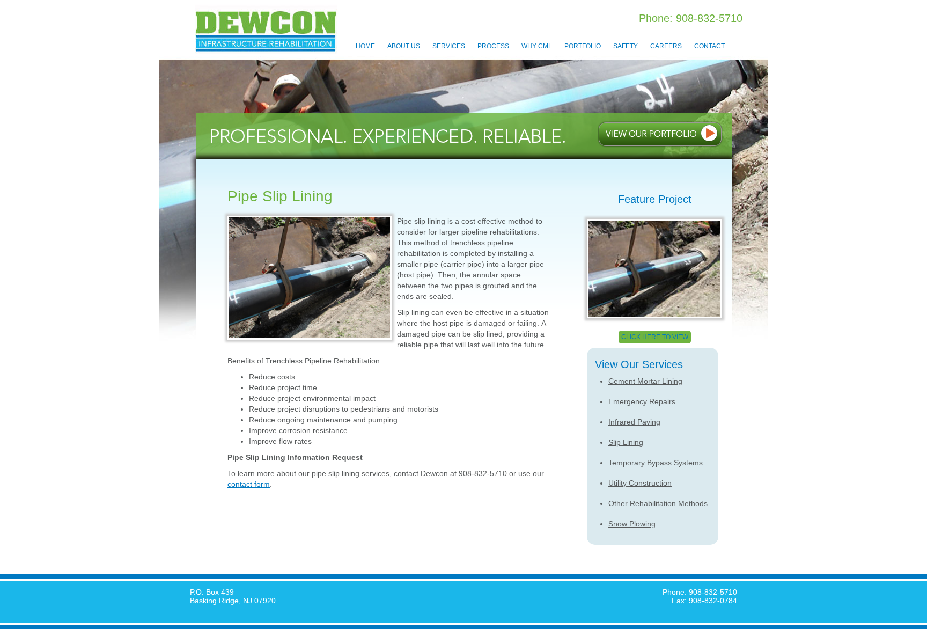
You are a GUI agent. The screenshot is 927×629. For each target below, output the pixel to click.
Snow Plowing (632, 524)
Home (365, 46)
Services (448, 46)
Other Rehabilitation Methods (658, 503)
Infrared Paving (634, 422)
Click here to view (654, 337)
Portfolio (582, 46)
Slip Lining (625, 442)
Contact (709, 46)
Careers (666, 46)
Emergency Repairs (641, 401)
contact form (248, 484)
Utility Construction (640, 483)
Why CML (536, 46)
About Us (403, 46)
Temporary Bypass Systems (655, 462)
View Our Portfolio (660, 134)
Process (493, 46)
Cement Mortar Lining (645, 381)
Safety (625, 46)
